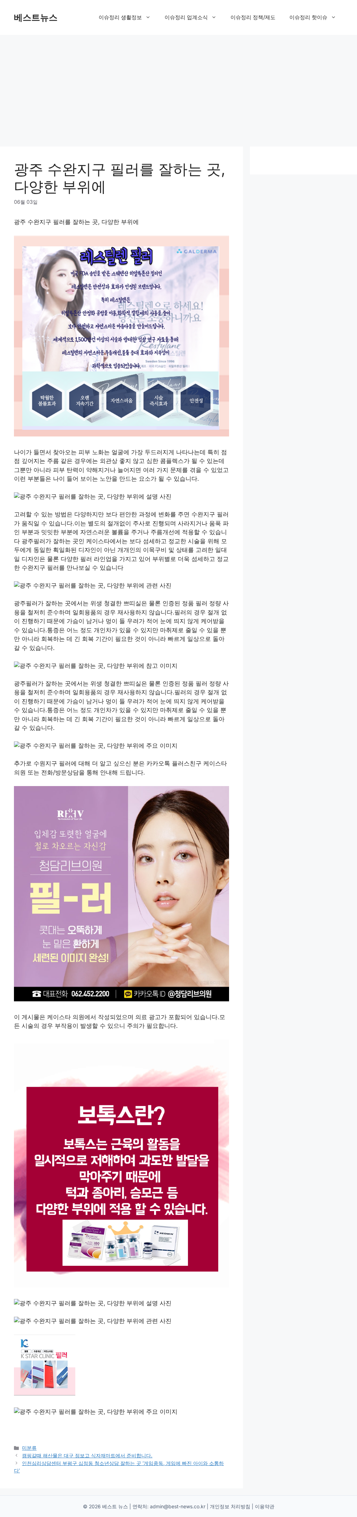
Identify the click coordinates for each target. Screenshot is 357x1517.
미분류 (29, 1448)
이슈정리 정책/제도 (252, 17)
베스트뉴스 (36, 17)
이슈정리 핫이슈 (308, 17)
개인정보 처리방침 (230, 1506)
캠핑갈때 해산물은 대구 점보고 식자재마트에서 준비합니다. (87, 1455)
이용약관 (264, 1506)
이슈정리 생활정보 (120, 17)
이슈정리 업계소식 (186, 17)
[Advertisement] (178, 87)
